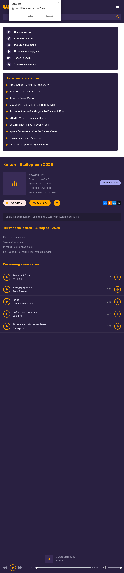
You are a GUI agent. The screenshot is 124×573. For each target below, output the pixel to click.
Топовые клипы (22, 57)
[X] (119, 203)
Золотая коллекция (25, 64)
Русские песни (111, 182)
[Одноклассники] (110, 203)
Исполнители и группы (26, 51)
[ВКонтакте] (105, 203)
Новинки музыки (23, 32)
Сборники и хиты (23, 38)
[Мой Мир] (114, 203)
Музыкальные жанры (26, 45)
